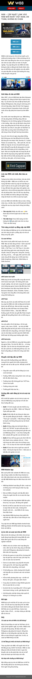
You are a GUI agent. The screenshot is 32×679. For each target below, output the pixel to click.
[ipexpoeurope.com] (16, 3)
